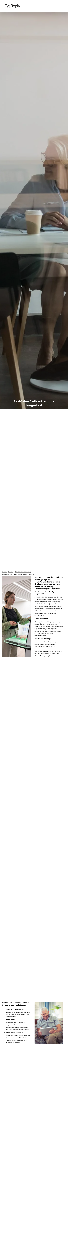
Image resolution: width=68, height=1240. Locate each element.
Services (10, 572)
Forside (4, 572)
